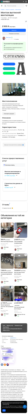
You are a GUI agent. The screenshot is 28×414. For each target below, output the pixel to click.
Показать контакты (14, 33)
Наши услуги (6, 330)
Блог (4, 325)
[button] (23, 89)
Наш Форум (6, 327)
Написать (14, 30)
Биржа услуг (10, 325)
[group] (13, 89)
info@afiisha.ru (13, 337)
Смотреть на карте (9, 113)
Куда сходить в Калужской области (12, 328)
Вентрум (8, 37)
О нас (2, 346)
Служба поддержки (6, 348)
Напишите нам (18, 325)
